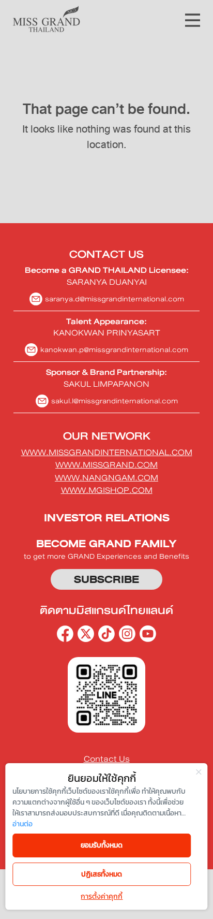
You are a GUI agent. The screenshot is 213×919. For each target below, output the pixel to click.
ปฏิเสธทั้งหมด (101, 874)
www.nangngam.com (106, 477)
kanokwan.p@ (114, 349)
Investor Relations (107, 517)
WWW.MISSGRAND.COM (106, 464)
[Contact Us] (106, 759)
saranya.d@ (114, 299)
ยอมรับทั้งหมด (102, 845)
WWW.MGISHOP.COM (107, 490)
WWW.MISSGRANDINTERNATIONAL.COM (106, 452)
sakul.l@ (114, 401)
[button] (192, 19)
